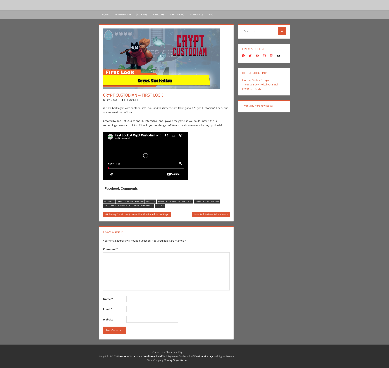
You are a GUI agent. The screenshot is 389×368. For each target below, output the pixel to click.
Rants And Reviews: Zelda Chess (209, 215)
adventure (109, 201)
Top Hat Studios (211, 201)
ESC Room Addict (252, 89)
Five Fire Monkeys (203, 356)
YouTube (160, 205)
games (161, 201)
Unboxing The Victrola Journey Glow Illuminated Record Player (137, 215)
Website (108, 319)
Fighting (139, 201)
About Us (158, 14)
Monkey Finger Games (175, 360)
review (197, 201)
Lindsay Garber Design (255, 80)
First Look (150, 201)
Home (105, 14)
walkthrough (125, 205)
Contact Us (196, 14)
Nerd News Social (153, 356)
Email (107, 309)
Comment (110, 249)
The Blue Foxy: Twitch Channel (260, 84)
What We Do (177, 14)
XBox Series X (147, 205)
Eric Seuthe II (131, 99)
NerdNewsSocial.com (129, 356)
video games (110, 205)
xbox (136, 205)
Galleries (141, 14)
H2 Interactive (173, 201)
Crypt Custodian (125, 201)
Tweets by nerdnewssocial (257, 105)
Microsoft (187, 201)
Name (108, 299)
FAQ (211, 14)
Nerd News (121, 14)
